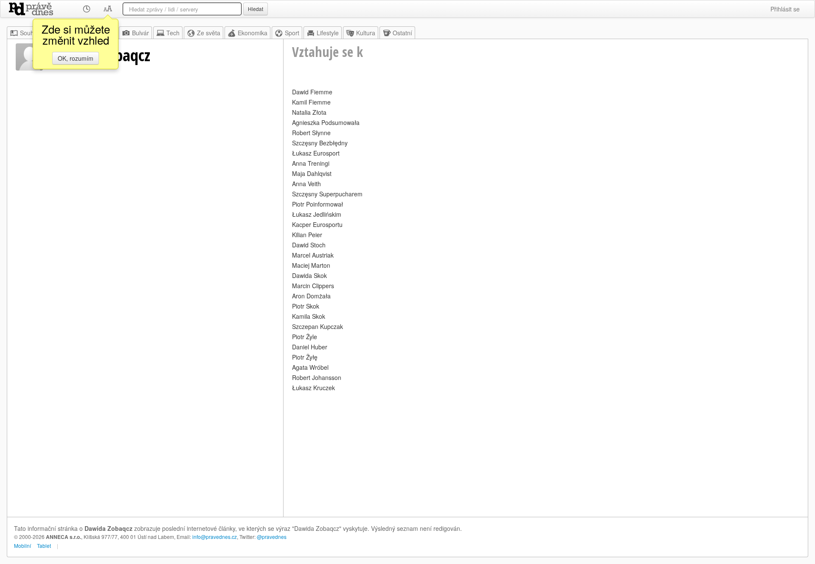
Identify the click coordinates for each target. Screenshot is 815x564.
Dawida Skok (309, 275)
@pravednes (272, 536)
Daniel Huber (309, 347)
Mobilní (22, 545)
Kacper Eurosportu (317, 224)
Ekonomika (252, 32)
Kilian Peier (307, 234)
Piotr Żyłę (305, 357)
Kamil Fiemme (311, 102)
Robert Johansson (316, 377)
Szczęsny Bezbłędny (320, 143)
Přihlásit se (785, 9)
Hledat (255, 8)
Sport (292, 32)
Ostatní (402, 32)
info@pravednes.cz (214, 536)
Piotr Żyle (304, 336)
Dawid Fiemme (312, 92)
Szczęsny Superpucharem (327, 194)
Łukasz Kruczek (313, 387)
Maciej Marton (311, 265)
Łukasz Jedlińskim (316, 214)
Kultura (365, 32)
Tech (173, 32)
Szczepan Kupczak (317, 326)
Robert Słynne (311, 132)
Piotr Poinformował (317, 204)
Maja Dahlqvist (312, 173)
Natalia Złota (309, 112)
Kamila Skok (308, 316)
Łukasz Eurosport (316, 153)
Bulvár (140, 32)
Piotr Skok (305, 306)
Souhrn (29, 32)
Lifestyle (328, 32)
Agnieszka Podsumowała (326, 122)
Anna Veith (306, 183)
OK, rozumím (75, 58)
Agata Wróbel (310, 367)
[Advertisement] (545, 453)
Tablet (44, 545)
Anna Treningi (310, 163)
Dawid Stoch (309, 245)
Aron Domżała (311, 296)
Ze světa (208, 32)
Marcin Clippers (313, 285)
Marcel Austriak (313, 255)
